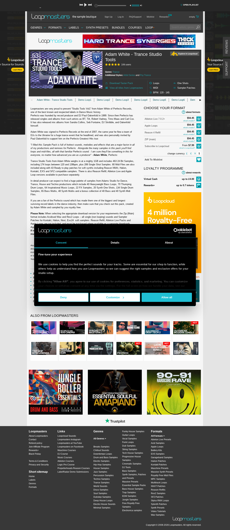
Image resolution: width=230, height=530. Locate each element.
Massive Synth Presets (162, 472)
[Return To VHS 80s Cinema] (72, 328)
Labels (74, 27)
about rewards (193, 172)
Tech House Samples (132, 453)
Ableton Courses (66, 461)
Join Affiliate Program (39, 446)
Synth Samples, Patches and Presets (134, 476)
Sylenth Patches (159, 504)
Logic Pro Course (66, 464)
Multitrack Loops (159, 482)
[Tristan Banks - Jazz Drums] (43, 328)
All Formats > (158, 436)
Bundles (118, 27)
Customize (113, 297)
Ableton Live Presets (161, 439)
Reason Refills (158, 490)
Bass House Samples (132, 489)
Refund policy (35, 443)
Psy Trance (145, 75)
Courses (135, 27)
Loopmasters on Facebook (71, 446)
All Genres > (99, 438)
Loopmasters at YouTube (70, 443)
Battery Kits (156, 450)
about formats (193, 112)
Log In (121, 17)
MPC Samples (158, 479)
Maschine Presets (159, 468)
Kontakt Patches (159, 464)
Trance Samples (101, 482)
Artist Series (129, 75)
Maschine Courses (67, 450)
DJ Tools (126, 467)
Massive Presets (130, 481)
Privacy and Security (39, 464)
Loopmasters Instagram (69, 439)
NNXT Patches (158, 486)
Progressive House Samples (131, 458)
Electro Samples (101, 461)
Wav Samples (157, 515)
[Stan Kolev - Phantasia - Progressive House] (100, 349)
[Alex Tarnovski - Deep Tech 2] (157, 328)
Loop (150, 27)
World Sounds (100, 486)
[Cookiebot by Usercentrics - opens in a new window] (176, 231)
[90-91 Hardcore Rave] (174, 392)
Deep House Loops (102, 500)
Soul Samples (100, 493)
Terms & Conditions (38, 461)
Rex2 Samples (158, 493)
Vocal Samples (129, 438)
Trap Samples (129, 492)
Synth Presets (97, 27)
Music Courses (65, 457)
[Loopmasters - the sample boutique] (65, 16)
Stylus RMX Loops (160, 500)
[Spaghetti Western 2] (100, 328)
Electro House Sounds (104, 504)
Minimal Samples (101, 507)
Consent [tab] (61, 242)
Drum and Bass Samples (105, 457)
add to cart (198, 118)
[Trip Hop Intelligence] (43, 349)
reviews (226, 47)
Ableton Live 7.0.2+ (155, 119)
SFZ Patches (157, 497)
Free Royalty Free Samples (131, 505)
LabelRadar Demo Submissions (73, 472)
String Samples (129, 449)
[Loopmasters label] (56, 41)
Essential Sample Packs (134, 485)
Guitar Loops (128, 435)
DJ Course (63, 454)
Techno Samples (101, 479)
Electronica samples (132, 510)
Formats (55, 27)
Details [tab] (115, 242)
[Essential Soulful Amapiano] (115, 392)
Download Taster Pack (121, 83)
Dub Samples (128, 446)
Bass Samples (129, 471)
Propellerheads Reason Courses (74, 468)
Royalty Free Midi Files (162, 475)
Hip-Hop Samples (102, 464)
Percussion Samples (103, 475)
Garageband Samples (161, 457)
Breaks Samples (101, 446)
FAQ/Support (135, 17)
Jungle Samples (130, 499)
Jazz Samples (100, 472)
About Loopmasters (38, 436)
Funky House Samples (133, 431)
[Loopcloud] (12, 74)
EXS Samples (157, 454)
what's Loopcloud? (187, 148)
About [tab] (169, 242)
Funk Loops (128, 442)
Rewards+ (164, 17)
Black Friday (35, 454)
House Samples (101, 468)
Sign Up (108, 17)
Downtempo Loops (102, 454)
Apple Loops (151, 125)
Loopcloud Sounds (67, 436)
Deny (63, 297)
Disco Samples (100, 490)
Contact (32, 439)
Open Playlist (191, 5)
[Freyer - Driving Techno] (129, 328)
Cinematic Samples (131, 464)
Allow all (166, 297)
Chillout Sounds (101, 450)
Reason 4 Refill (152, 132)
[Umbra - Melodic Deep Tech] (185, 349)
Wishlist (150, 17)
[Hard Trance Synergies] (139, 41)
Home (32, 476)
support (226, 68)
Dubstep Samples (102, 497)
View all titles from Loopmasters (126, 88)
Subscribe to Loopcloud (157, 146)
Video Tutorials (158, 511)
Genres (36, 27)
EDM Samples (129, 496)
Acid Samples (157, 443)
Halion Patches (158, 461)
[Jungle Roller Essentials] (56, 392)
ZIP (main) (150, 139)
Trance (116, 72)
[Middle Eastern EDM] (72, 349)
